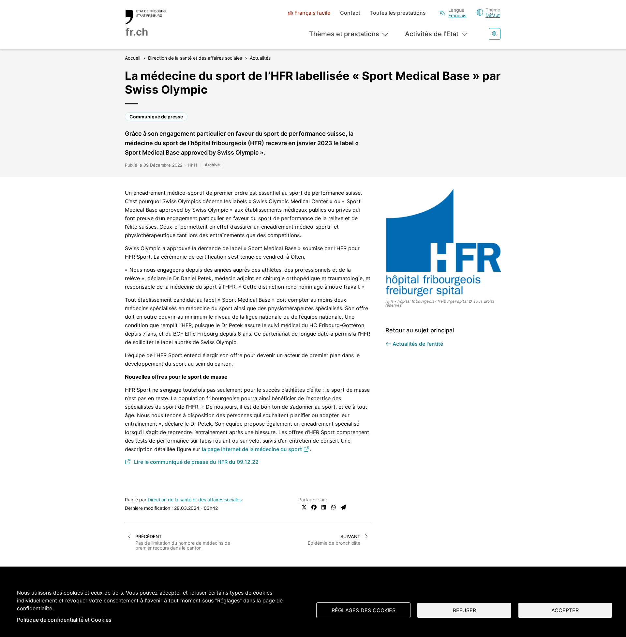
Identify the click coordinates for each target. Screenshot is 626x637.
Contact (350, 13)
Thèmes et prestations (344, 34)
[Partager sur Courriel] (343, 507)
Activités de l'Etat (431, 34)
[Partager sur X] (304, 507)
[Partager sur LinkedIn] (323, 507)
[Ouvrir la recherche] (494, 34)
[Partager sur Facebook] (314, 507)
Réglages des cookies (363, 610)
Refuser (464, 610)
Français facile (312, 13)
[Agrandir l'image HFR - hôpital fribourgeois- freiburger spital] (443, 243)
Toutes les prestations (398, 13)
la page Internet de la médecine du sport (252, 449)
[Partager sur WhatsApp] (333, 507)
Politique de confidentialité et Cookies (64, 619)
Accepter (565, 610)
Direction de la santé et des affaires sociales (195, 499)
